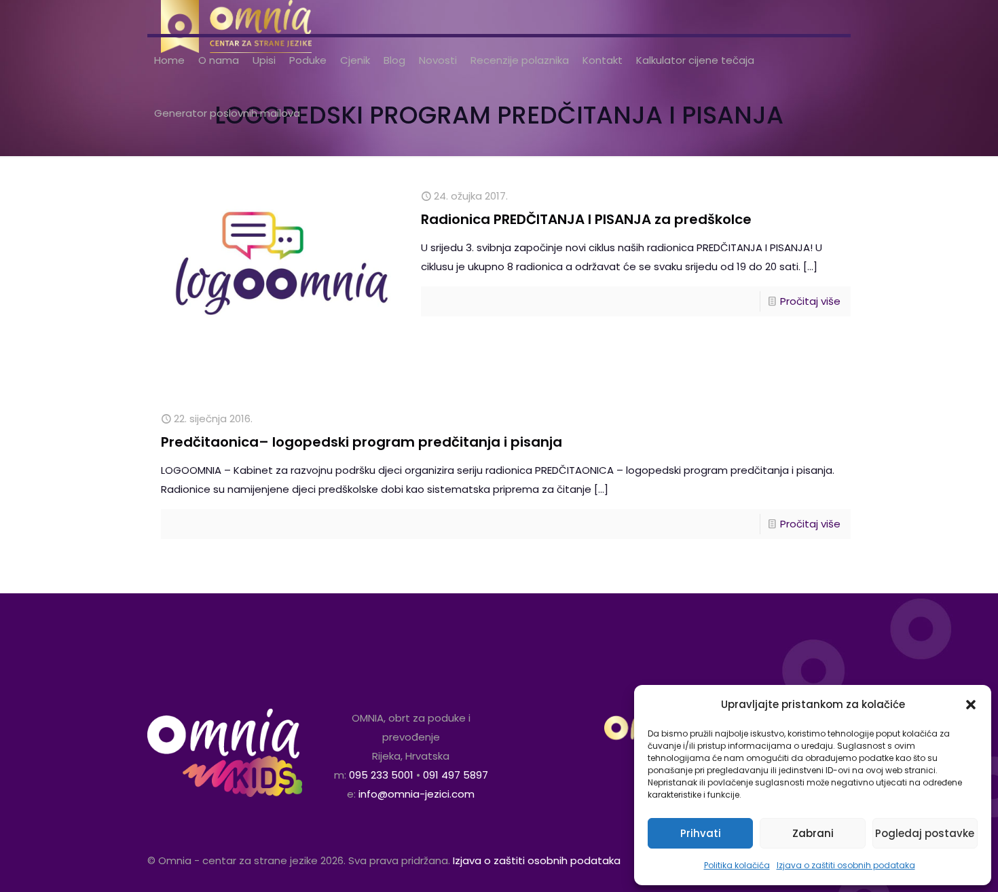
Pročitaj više (810, 301)
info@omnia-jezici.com (416, 794)
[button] (971, 704)
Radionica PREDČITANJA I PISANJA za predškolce (586, 219)
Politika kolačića (737, 865)
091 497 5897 (455, 775)
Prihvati (700, 833)
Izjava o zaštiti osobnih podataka (846, 865)
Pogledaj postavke (924, 833)
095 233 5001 (381, 775)
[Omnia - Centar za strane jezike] (236, 17)
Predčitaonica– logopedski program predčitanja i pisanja (361, 441)
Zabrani (813, 833)
